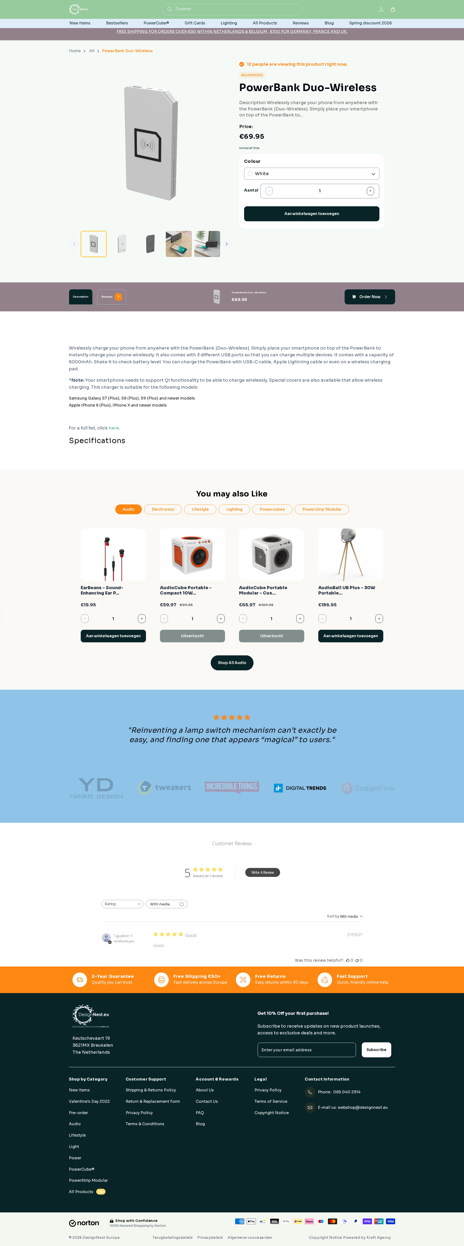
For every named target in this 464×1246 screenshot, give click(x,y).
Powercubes (272, 509)
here (114, 428)
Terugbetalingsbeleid (172, 1237)
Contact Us (207, 1101)
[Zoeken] (169, 9)
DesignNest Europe (101, 1237)
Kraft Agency (379, 1237)
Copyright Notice (271, 1112)
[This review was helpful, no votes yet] (347, 960)
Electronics (163, 509)
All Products (86, 1191)
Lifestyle (200, 509)
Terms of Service (270, 1101)
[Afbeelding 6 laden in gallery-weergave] (207, 244)
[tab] (81, 297)
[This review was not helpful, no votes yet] (357, 960)
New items (79, 1090)
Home (75, 50)
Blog (200, 1124)
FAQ (200, 1112)
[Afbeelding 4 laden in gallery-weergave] (150, 244)
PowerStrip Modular (88, 1180)
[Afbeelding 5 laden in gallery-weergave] (179, 244)
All (92, 50)
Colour (252, 161)
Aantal (251, 190)
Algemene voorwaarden (250, 1237)
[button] (393, 9)
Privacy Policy (139, 1112)
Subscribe (376, 1049)
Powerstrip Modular (321, 509)
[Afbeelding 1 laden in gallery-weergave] (94, 244)
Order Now (370, 296)
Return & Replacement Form (153, 1101)
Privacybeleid (210, 1237)
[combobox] (232, 9)
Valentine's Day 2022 (89, 1101)
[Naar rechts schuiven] (226, 244)
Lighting (234, 509)
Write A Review (263, 872)
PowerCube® (81, 1169)
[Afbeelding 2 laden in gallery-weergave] (122, 244)
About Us (205, 1090)
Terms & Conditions (145, 1124)
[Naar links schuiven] (74, 244)
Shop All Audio (232, 662)
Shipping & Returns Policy (151, 1090)
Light (74, 1146)
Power (75, 1158)
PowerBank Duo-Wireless (127, 50)
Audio (128, 509)
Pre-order (78, 1112)
